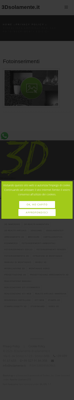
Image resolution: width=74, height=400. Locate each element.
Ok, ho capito (37, 204)
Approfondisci (37, 212)
